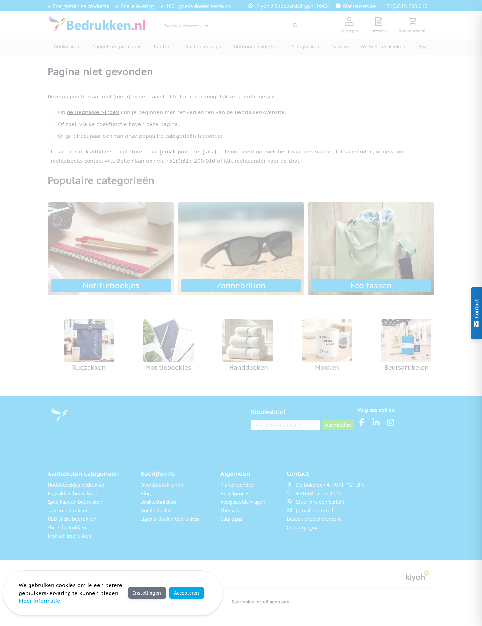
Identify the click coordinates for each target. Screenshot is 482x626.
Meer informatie (39, 600)
